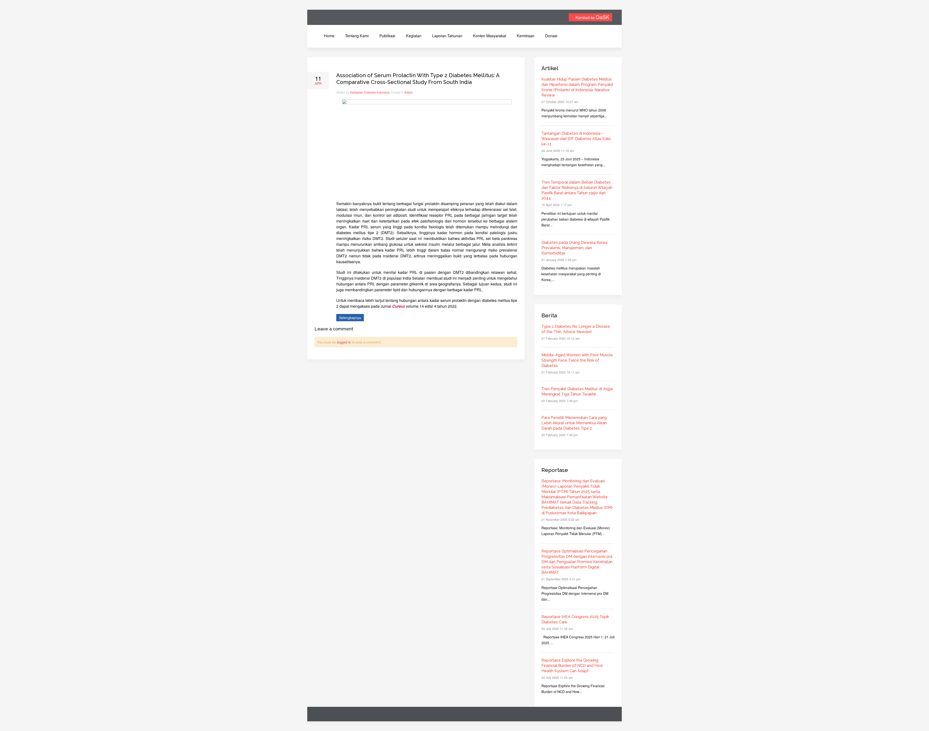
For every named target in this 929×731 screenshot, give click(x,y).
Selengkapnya (350, 317)
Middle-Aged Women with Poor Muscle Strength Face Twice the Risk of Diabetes (577, 360)
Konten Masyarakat (489, 35)
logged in (344, 342)
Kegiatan (413, 35)
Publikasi (387, 35)
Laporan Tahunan (447, 35)
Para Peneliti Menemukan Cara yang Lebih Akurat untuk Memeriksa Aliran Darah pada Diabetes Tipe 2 (574, 423)
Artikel (408, 92)
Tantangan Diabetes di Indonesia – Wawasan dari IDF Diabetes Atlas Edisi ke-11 (576, 138)
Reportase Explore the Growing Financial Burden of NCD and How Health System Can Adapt (572, 665)
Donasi (551, 35)
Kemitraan (525, 35)
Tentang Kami (357, 35)
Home (329, 35)
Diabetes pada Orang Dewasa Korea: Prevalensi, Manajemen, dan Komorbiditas (574, 247)
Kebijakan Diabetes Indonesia (370, 92)
